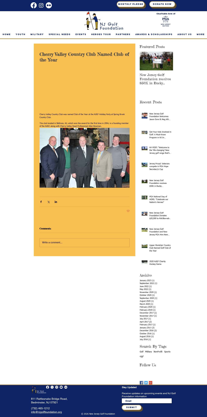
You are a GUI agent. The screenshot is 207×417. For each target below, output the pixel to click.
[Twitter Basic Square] (146, 382)
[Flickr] (49, 5)
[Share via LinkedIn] (55, 172)
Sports (167, 352)
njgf (141, 356)
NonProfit (158, 352)
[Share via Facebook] (41, 172)
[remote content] (84, 75)
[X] (52, 387)
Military (148, 352)
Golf (141, 352)
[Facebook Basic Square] (141, 382)
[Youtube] (61, 387)
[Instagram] (41, 5)
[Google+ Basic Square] (150, 382)
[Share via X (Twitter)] (48, 172)
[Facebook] (34, 5)
